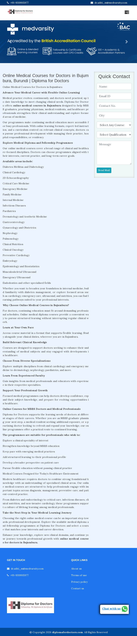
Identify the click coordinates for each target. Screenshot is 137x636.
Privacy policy (79, 581)
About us (76, 568)
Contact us (77, 588)
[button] (10, 41)
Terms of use (79, 575)
